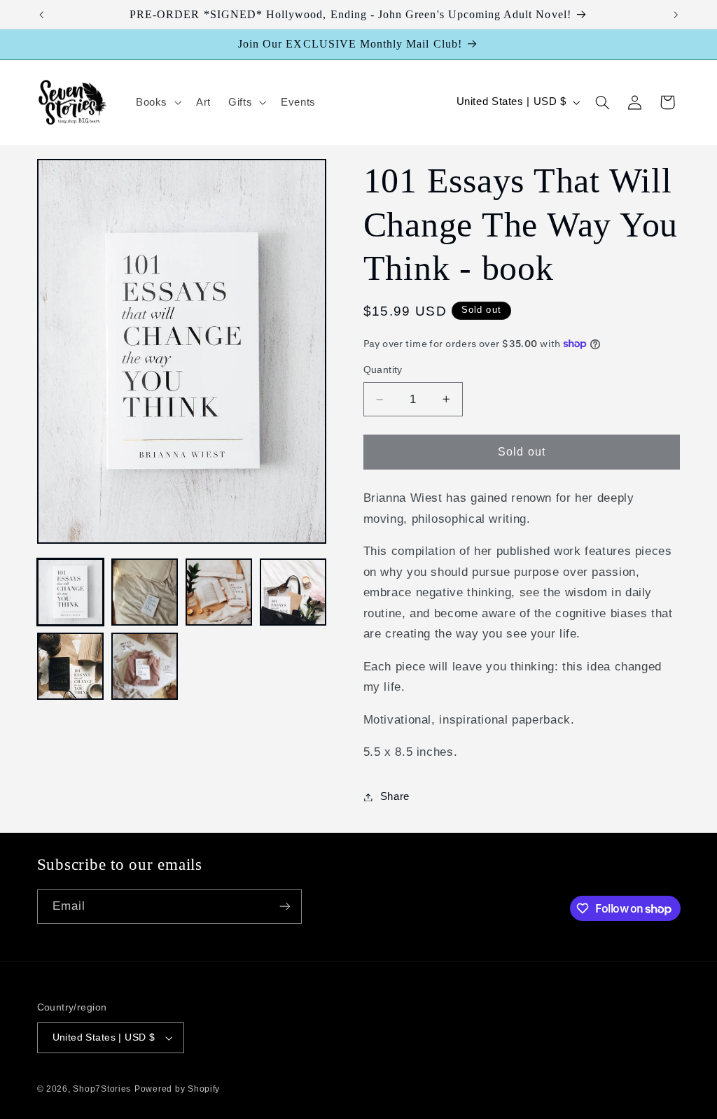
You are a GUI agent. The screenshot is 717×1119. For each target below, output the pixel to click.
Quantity (383, 370)
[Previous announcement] (41, 15)
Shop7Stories (102, 1089)
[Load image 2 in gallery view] (145, 592)
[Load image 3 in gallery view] (219, 592)
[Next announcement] (675, 15)
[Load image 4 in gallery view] (293, 592)
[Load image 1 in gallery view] (70, 592)
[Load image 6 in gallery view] (145, 666)
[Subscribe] (284, 906)
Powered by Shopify (177, 1089)
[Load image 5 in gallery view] (70, 666)
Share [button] (395, 796)
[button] (157, 102)
